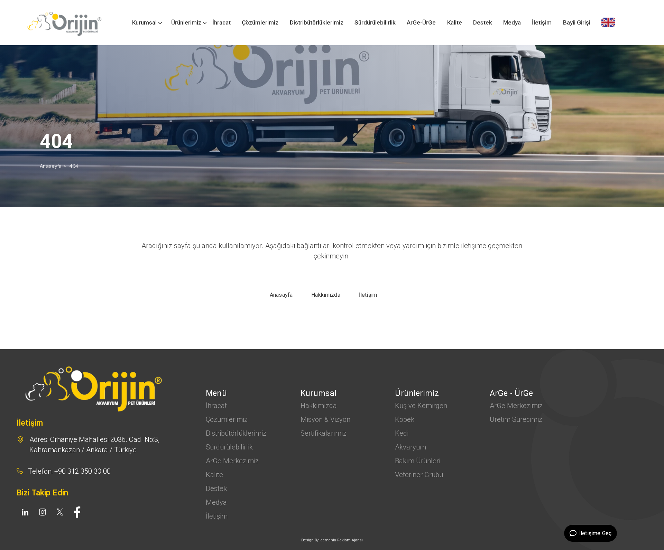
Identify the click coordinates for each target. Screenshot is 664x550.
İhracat (221, 22)
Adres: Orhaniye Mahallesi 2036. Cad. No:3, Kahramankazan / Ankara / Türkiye (94, 444)
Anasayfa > (53, 166)
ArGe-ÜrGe (421, 22)
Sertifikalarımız (324, 433)
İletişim (542, 22)
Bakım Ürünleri (417, 461)
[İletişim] (608, 22)
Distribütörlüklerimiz (316, 22)
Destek (482, 22)
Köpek (404, 419)
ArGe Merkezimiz (232, 461)
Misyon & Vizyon (325, 419)
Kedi (401, 433)
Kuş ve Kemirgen (421, 405)
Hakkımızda (319, 405)
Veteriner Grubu (419, 475)
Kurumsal (144, 22)
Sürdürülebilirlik (375, 22)
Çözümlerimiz (260, 22)
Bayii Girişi (576, 22)
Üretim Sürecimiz (516, 419)
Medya (512, 22)
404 (74, 166)
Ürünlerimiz (186, 22)
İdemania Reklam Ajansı (341, 540)
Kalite (454, 22)
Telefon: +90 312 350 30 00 (69, 471)
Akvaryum (410, 447)
